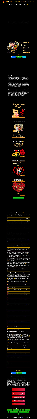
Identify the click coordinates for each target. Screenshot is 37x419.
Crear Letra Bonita (31, 1)
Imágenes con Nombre (17, 1)
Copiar (25, 56)
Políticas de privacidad (24, 417)
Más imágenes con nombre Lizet (18, 197)
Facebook (13, 56)
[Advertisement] (18, 12)
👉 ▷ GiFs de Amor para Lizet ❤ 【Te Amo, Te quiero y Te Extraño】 (18, 394)
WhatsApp (19, 56)
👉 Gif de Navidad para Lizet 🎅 (18, 403)
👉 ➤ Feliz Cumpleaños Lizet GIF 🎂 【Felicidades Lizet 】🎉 (18, 389)
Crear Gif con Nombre (24, 1)
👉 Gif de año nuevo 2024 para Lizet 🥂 (19, 397)
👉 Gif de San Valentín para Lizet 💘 (18, 400)
